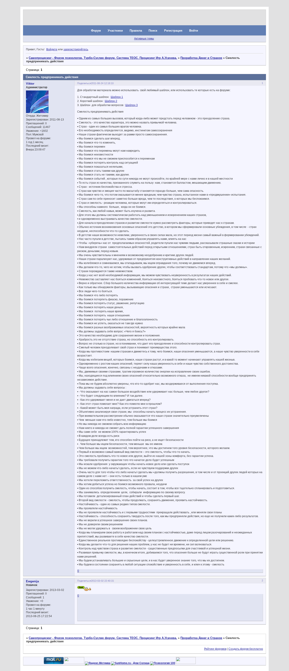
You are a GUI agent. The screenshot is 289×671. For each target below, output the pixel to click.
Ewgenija (32, 581)
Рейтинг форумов (215, 648)
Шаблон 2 (111, 101)
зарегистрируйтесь (75, 49)
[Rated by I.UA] (74, 663)
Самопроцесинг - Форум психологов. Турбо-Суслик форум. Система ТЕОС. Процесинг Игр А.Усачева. (103, 58)
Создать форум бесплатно (245, 648)
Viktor (30, 83)
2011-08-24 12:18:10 (102, 83)
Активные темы (144, 38)
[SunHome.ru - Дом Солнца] (130, 663)
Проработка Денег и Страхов (201, 58)
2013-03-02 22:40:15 (102, 580)
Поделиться (84, 83)
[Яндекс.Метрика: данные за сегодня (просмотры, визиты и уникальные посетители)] (97, 663)
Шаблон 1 (117, 97)
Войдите (51, 49)
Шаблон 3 (131, 105)
